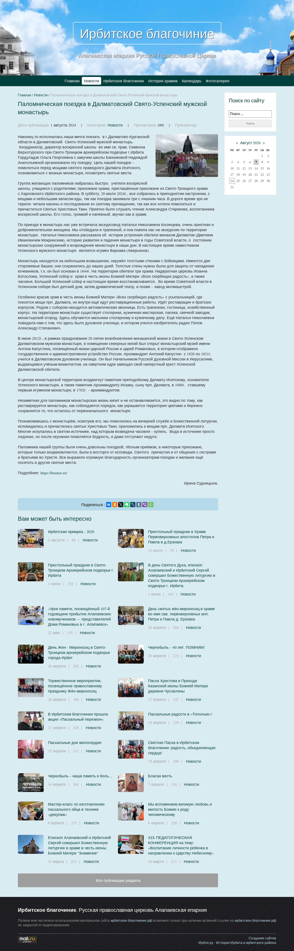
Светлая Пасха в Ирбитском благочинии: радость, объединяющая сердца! (181, 747)
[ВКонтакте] (108, 504)
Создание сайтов (262, 938)
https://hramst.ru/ (53, 472)
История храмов (163, 80)
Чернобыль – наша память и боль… (80, 775)
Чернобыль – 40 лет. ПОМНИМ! (176, 647)
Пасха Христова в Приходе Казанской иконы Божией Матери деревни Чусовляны (178, 686)
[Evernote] (126, 504)
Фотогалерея (217, 80)
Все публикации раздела (118, 880)
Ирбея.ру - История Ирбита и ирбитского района (237, 942)
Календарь (191, 80)
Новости (91, 80)
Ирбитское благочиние (147, 33)
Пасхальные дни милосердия (74, 742)
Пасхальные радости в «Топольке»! (180, 714)
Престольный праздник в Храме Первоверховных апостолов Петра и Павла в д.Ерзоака (181, 536)
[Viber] (144, 504)
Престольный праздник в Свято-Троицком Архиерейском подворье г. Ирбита (81, 570)
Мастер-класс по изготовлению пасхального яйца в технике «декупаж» (76, 809)
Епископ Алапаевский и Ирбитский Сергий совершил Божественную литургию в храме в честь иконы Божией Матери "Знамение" (79, 845)
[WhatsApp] (150, 504)
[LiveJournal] (132, 504)
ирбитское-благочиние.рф (131, 920)
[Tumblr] (138, 504)
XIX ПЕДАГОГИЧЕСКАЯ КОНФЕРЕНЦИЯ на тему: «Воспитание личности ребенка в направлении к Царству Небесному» (181, 845)
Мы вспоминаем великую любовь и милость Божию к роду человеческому (180, 809)
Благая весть (160, 775)
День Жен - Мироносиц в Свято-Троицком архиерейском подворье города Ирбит (79, 652)
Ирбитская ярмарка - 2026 (71, 531)
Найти (250, 123)
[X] (120, 504)
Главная (72, 80)
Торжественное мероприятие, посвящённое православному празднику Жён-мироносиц (75, 686)
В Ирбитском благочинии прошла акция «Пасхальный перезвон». (78, 716)
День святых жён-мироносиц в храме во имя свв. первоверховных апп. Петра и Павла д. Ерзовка (181, 614)
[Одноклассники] (114, 504)
